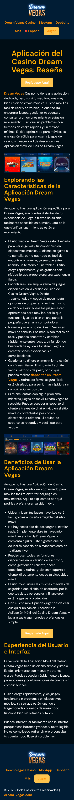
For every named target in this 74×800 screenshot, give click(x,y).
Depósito (63, 23)
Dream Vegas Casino (20, 23)
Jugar (51, 31)
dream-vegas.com (18, 795)
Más (18, 31)
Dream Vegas (14, 93)
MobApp (45, 23)
